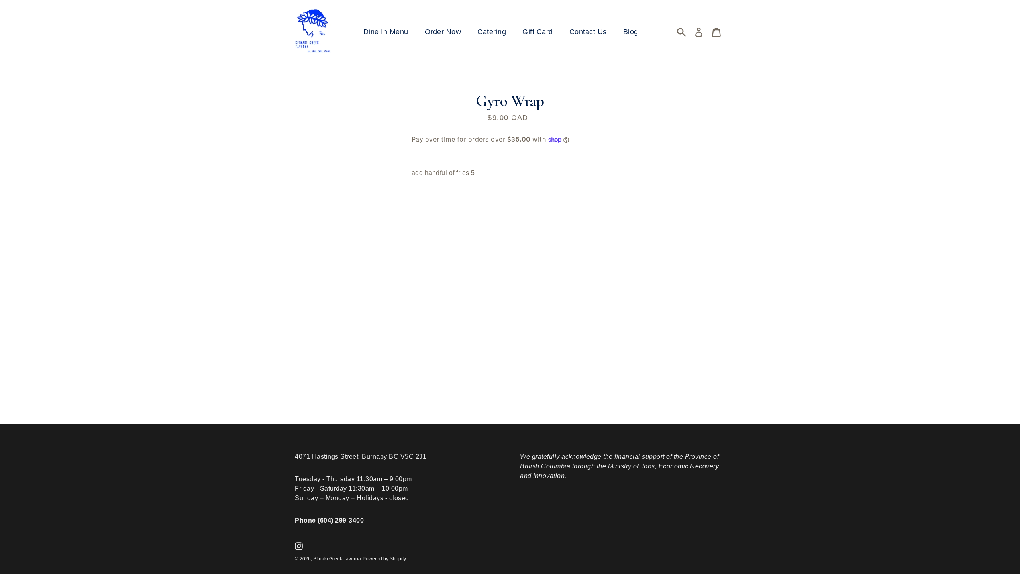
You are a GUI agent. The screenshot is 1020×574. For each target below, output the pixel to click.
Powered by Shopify (384, 559)
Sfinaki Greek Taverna (337, 559)
